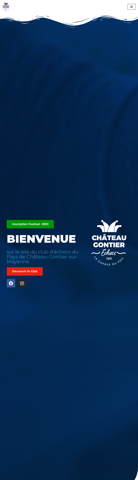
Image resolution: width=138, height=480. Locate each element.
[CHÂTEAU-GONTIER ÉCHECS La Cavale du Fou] (7, 6)
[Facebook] (11, 283)
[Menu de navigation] (131, 7)
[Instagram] (22, 283)
